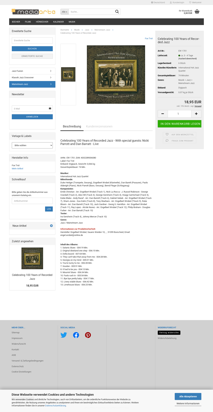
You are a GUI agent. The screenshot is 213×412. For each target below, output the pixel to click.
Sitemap (15, 332)
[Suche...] (117, 12)
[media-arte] (33, 11)
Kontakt (15, 349)
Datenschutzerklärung (55, 405)
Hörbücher (42, 22)
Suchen (32, 49)
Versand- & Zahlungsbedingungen (27, 360)
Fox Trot (149, 38)
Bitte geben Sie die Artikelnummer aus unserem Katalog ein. (30, 193)
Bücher (16, 22)
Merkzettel (196, 2)
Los (49, 209)
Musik (72, 22)
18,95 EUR (32, 285)
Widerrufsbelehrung (167, 338)
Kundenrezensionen (99, 126)
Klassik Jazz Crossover (23, 77)
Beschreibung (72, 126)
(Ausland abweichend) (187, 59)
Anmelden (32, 117)
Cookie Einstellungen (21, 371)
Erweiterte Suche (32, 56)
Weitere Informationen (188, 403)
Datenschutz (18, 366)
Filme (28, 22)
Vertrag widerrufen (169, 332)
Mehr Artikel (17, 168)
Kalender (58, 22)
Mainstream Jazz (20, 84)
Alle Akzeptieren (188, 396)
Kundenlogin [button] (178, 2)
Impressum (17, 338)
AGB (14, 355)
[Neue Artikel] (51, 226)
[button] (158, 2)
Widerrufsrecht (19, 344)
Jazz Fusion (17, 71)
